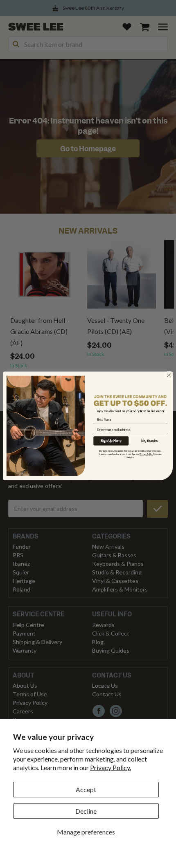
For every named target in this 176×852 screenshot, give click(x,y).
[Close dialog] (169, 376)
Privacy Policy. (110, 767)
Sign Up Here (111, 441)
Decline (86, 811)
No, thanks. (149, 441)
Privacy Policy (146, 454)
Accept (86, 789)
